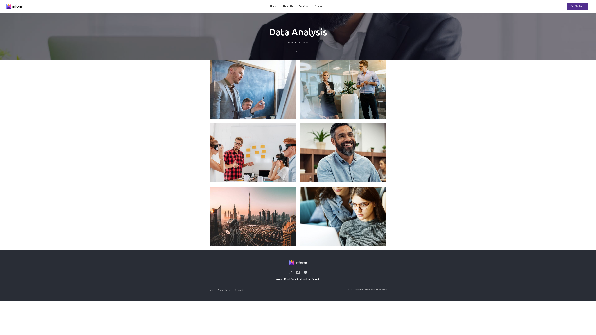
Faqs (211, 290)
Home (273, 6)
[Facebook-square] (298, 272)
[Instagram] (290, 272)
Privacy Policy (224, 290)
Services (303, 6)
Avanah (383, 289)
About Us (288, 6)
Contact (318, 6)
